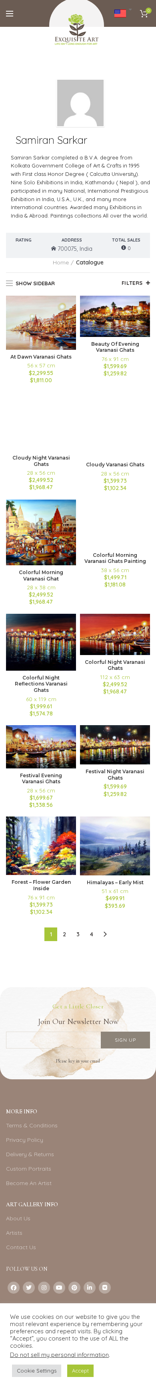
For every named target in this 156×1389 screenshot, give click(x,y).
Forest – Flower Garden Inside (41, 885)
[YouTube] (59, 1288)
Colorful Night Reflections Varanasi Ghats (41, 684)
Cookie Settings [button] (36, 1370)
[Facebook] (14, 1288)
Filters (132, 283)
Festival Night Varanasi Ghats (115, 774)
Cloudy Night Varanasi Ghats (41, 461)
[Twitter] (29, 1288)
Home (61, 262)
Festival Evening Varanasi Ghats (41, 778)
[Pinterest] (74, 1288)
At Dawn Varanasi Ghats (41, 357)
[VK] (105, 1288)
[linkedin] (90, 1288)
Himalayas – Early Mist (115, 882)
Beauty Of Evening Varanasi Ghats (115, 347)
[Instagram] (44, 1288)
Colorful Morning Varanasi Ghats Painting (115, 558)
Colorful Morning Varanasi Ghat (41, 575)
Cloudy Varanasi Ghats (115, 465)
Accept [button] (80, 1370)
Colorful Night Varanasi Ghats (115, 665)
